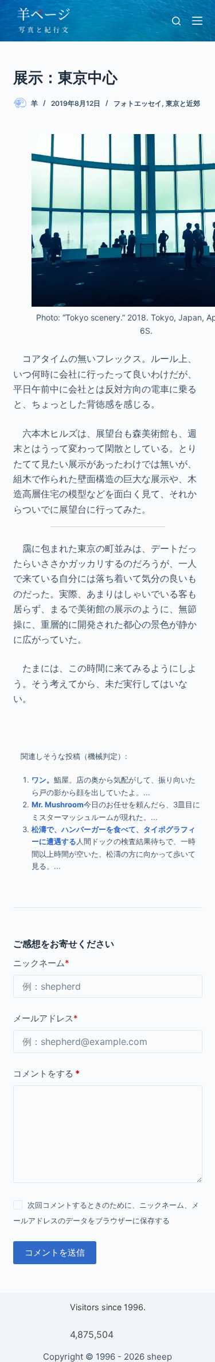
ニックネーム (41, 962)
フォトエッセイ (138, 103)
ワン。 (43, 779)
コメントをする (46, 1073)
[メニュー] (197, 21)
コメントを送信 (55, 1252)
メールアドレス (45, 1018)
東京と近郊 (183, 103)
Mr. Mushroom (58, 804)
